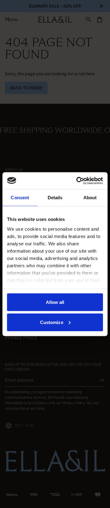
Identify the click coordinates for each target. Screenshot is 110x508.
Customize (51, 322)
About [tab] (90, 197)
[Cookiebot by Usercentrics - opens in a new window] (77, 181)
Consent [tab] (20, 197)
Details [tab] (55, 197)
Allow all (55, 302)
